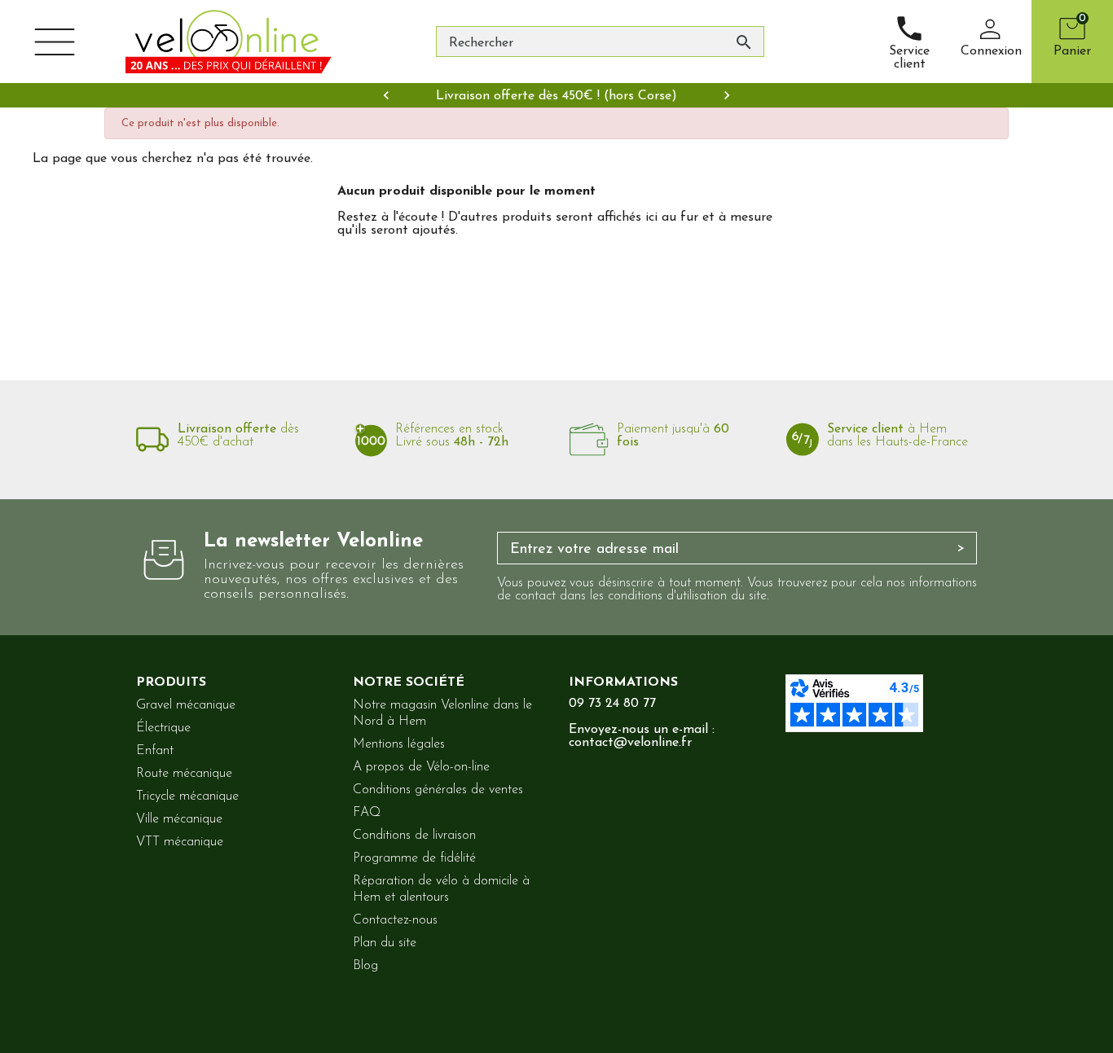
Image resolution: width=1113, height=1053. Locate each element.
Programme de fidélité (414, 858)
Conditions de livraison (414, 835)
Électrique (163, 728)
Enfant (155, 750)
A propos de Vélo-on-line (421, 767)
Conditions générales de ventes (438, 789)
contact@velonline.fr (630, 742)
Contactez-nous (395, 920)
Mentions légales (399, 744)
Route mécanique (184, 773)
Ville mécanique (179, 819)
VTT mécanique (179, 842)
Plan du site (384, 943)
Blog (365, 965)
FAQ (367, 812)
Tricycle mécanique (187, 796)
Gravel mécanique (185, 705)
